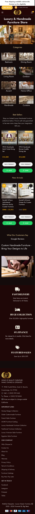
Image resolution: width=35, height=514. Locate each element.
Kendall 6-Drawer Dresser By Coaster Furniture (25, 202)
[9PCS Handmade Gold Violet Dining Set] (9, 137)
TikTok (3, 496)
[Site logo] (17, 12)
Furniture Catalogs (7, 473)
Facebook (4, 485)
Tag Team (26, 506)
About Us (4, 451)
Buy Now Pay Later (7, 477)
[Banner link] (9, 60)
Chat (10, 170)
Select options (14, 185)
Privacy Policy (6, 462)
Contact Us (5, 448)
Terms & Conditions (7, 466)
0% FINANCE (21, 332)
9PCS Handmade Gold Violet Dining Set (8, 149)
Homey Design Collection (9, 411)
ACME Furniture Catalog (9, 422)
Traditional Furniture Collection (11, 429)
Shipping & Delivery (8, 469)
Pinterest (4, 492)
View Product (9, 164)
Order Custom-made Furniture (11, 414)
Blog (2, 455)
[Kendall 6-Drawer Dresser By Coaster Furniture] (26, 191)
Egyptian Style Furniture (9, 436)
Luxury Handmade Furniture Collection (13, 425)
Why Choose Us (6, 444)
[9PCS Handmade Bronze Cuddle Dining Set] (26, 137)
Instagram (4, 488)
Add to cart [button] (12, 132)
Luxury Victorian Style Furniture (11, 432)
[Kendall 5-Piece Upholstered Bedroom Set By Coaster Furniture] (9, 191)
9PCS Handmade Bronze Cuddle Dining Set (24, 149)
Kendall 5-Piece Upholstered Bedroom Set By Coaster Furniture (8, 203)
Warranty (4, 459)
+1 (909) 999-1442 (23, 7)
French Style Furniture (8, 418)
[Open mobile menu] (2, 12)
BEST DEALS (7, 7)
